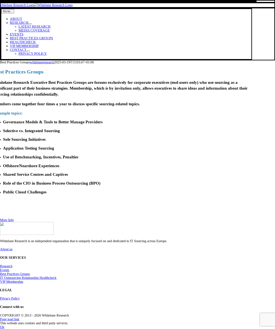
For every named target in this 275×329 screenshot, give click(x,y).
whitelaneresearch (42, 62)
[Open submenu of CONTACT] (28, 51)
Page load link (9, 319)
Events (4, 270)
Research (6, 266)
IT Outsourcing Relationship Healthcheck (28, 278)
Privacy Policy (10, 298)
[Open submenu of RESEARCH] (30, 23)
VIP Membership (11, 281)
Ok (2, 327)
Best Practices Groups (15, 274)
